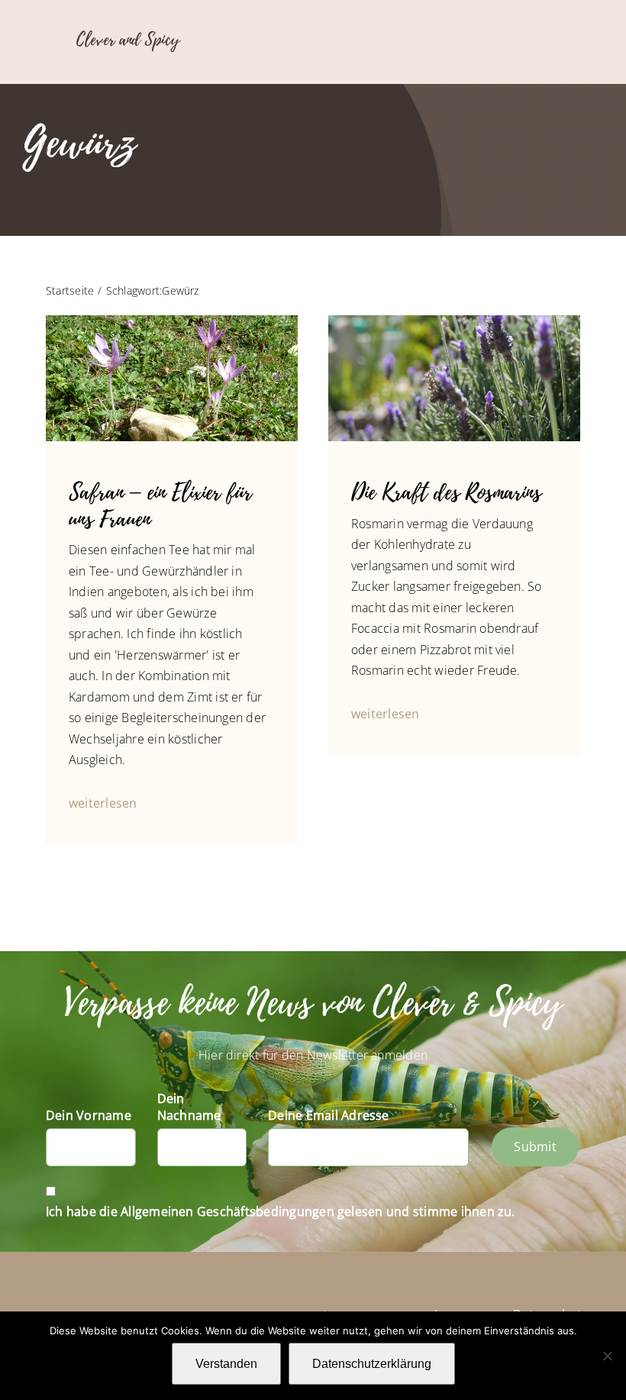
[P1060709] (454, 321)
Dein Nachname (189, 1107)
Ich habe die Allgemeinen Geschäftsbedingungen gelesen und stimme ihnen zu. (280, 1211)
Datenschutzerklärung (371, 1363)
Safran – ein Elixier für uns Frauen (160, 506)
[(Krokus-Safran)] (172, 321)
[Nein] (607, 1355)
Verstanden (226, 1363)
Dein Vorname (88, 1115)
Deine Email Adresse (328, 1115)
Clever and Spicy (127, 39)
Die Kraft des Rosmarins (446, 492)
